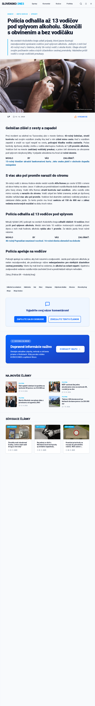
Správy (34, 4)
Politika (70, 4)
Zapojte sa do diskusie (30, 319)
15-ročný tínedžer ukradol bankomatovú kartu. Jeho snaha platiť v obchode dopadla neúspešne (47, 163)
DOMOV (10, 14)
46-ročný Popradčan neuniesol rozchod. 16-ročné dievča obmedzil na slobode (43, 241)
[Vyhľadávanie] (81, 4)
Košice (58, 4)
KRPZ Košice (22, 14)
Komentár (46, 4)
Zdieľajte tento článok (64, 319)
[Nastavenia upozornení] (86, 4)
